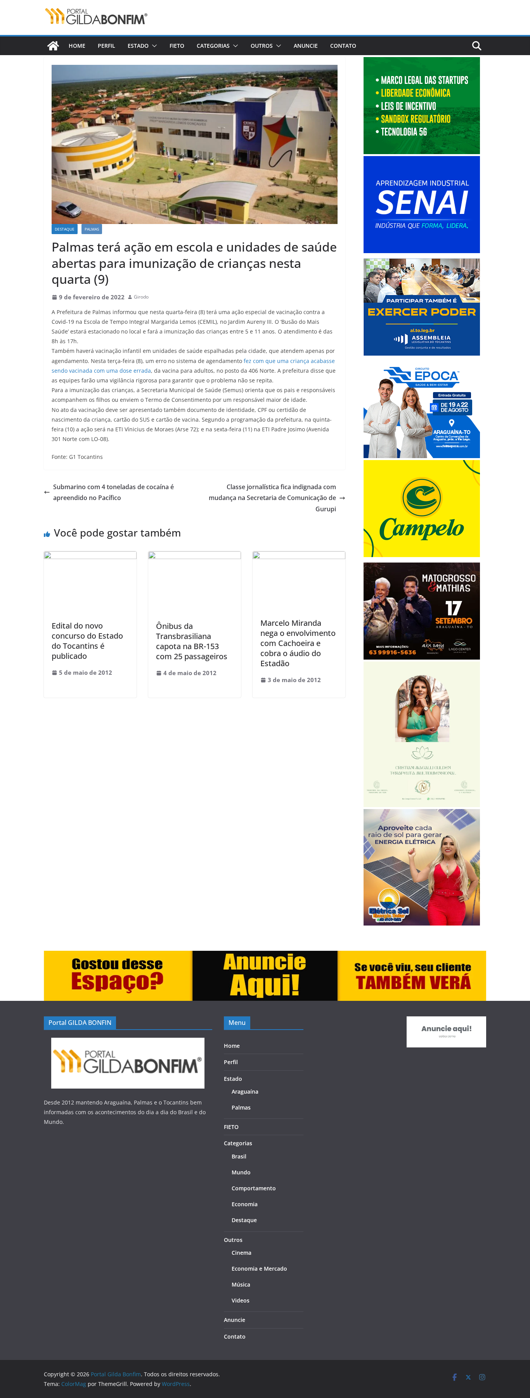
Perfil (106, 45)
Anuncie (306, 45)
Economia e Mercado (259, 1268)
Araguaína (245, 1091)
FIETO (177, 45)
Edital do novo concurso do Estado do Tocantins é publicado (87, 640)
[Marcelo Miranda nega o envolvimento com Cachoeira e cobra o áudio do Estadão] (299, 556)
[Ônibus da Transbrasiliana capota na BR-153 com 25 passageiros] (194, 556)
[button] (153, 45)
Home (77, 45)
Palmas (92, 229)
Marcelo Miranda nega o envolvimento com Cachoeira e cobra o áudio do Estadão (298, 643)
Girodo (141, 296)
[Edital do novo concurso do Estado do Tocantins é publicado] (90, 556)
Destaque (64, 229)
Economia (245, 1204)
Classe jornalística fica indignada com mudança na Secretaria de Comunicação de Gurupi (272, 498)
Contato (343, 45)
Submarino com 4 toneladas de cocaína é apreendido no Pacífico (113, 492)
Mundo (241, 1172)
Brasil (239, 1156)
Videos (240, 1300)
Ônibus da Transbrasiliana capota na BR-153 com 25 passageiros (191, 641)
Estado (138, 45)
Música (241, 1284)
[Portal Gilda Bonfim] (53, 45)
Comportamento (254, 1188)
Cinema (241, 1252)
